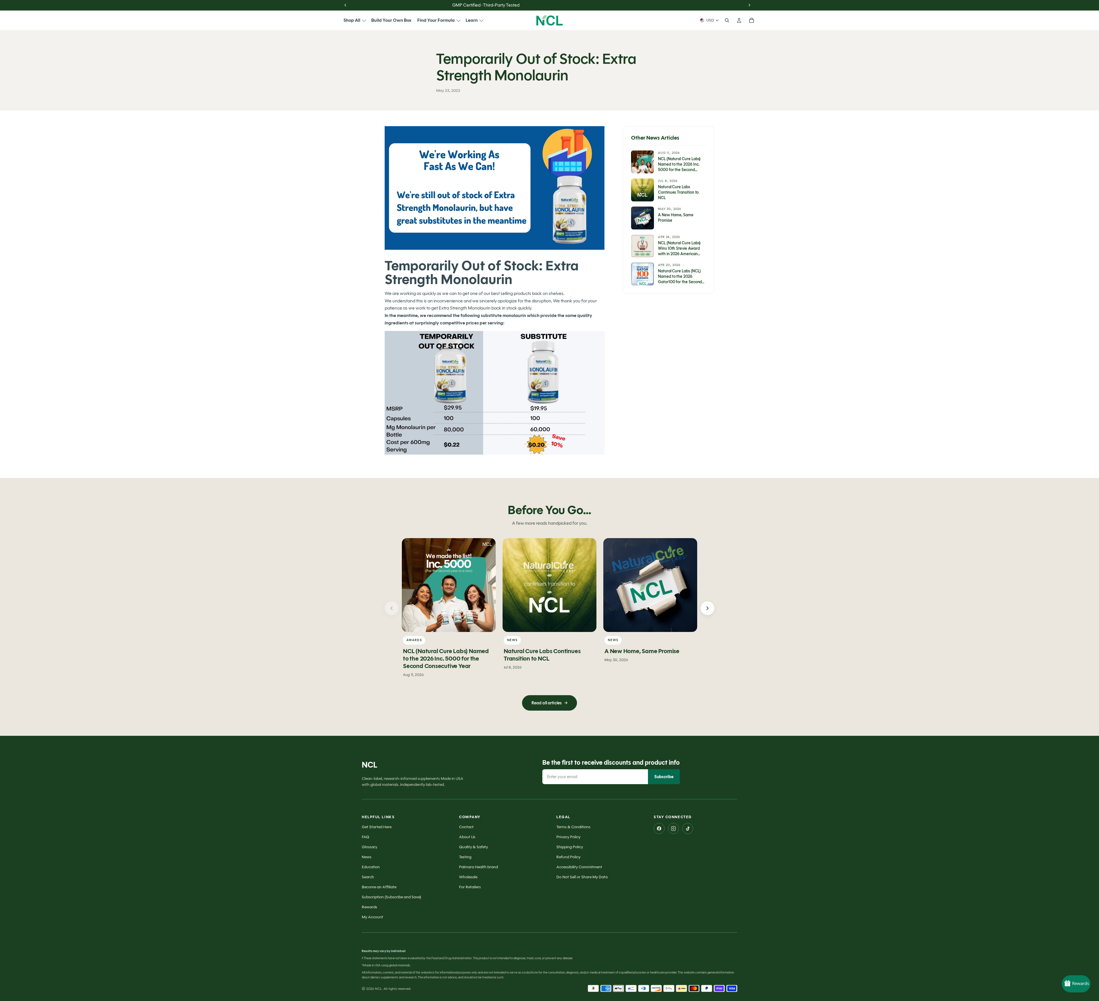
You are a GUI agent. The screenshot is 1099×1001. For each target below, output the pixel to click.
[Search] (727, 20)
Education (371, 867)
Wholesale (468, 877)
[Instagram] (673, 828)
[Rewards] (1076, 983)
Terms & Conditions (573, 826)
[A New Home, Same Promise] (650, 585)
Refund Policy (568, 857)
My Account (372, 917)
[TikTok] (687, 828)
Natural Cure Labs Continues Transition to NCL (542, 654)
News (366, 857)
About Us (467, 837)
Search (368, 877)
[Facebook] (659, 828)
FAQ (365, 837)
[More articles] (707, 608)
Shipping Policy (569, 847)
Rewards (369, 907)
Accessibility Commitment (579, 867)
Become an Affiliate (379, 887)
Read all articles (549, 702)
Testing (465, 857)
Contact (466, 826)
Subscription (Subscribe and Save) (391, 897)
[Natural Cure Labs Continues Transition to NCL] (549, 585)
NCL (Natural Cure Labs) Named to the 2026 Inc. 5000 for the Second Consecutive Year (446, 658)
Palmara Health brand (478, 867)
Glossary (369, 847)
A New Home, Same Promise (641, 651)
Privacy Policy (568, 837)
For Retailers (470, 887)
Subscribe (663, 776)
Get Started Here (377, 826)
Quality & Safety (473, 847)
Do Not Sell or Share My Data (582, 877)
